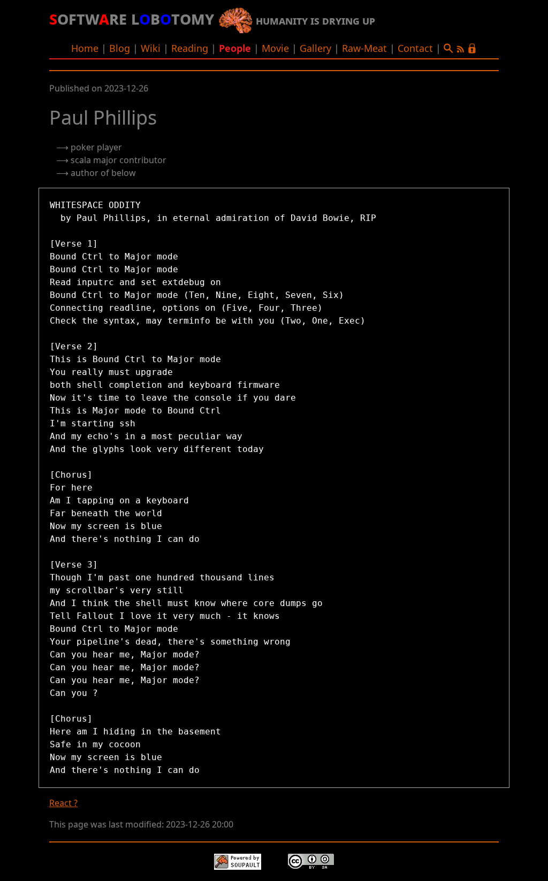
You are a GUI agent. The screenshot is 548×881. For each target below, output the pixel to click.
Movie (275, 48)
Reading (189, 48)
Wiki (151, 48)
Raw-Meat (364, 48)
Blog (119, 48)
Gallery (315, 48)
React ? (63, 803)
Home (84, 48)
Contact (415, 48)
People (235, 48)
